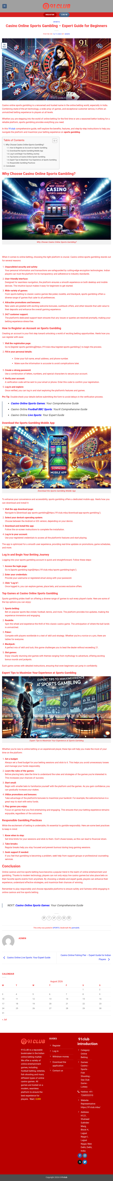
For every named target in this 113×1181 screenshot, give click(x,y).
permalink (75, 928)
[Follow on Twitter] (85, 1162)
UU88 (38, 1099)
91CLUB (25, 1050)
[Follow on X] (80, 1162)
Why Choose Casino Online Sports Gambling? (25, 145)
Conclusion (10, 166)
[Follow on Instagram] (85, 1155)
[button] (4, 6)
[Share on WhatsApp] (44, 918)
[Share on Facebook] (49, 918)
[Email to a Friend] (59, 918)
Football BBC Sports (40, 409)
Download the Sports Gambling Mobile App (26, 151)
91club (12, 128)
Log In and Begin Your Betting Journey (24, 154)
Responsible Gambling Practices (22, 163)
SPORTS (56, 22)
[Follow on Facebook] (80, 1155)
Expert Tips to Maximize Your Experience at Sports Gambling (33, 160)
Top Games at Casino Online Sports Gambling (27, 157)
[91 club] (56, 6)
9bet (32, 1099)
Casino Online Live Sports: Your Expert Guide (28, 957)
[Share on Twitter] (54, 918)
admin (67, 34)
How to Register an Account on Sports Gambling (28, 148)
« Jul (4, 1019)
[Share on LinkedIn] (69, 918)
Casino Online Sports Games (28, 403)
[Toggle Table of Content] (53, 140)
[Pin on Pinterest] (64, 918)
